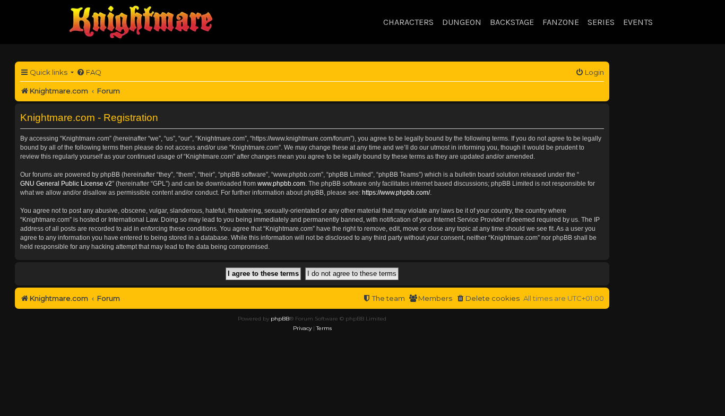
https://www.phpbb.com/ (396, 192)
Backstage (512, 22)
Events (638, 22)
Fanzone (560, 22)
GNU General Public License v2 (66, 183)
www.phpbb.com (281, 183)
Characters (408, 22)
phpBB (280, 318)
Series (601, 22)
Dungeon (461, 22)
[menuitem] (88, 72)
